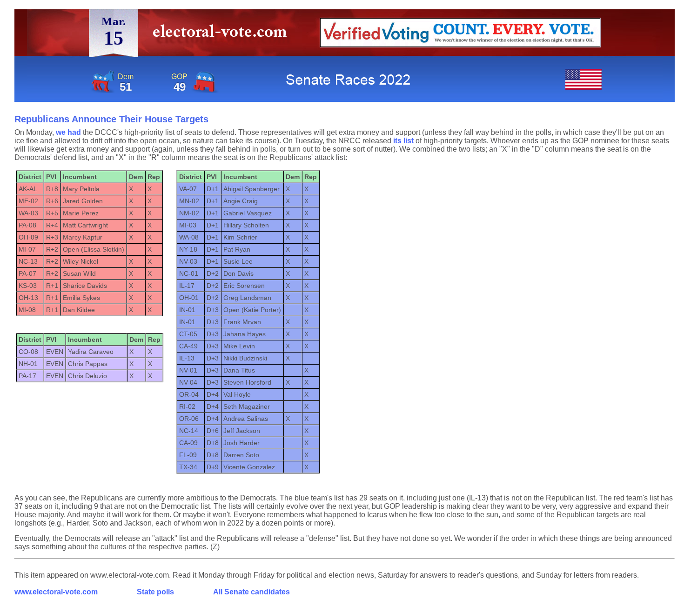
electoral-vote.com (222, 34)
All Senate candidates (251, 592)
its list (403, 141)
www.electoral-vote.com (56, 592)
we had (68, 132)
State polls (155, 592)
